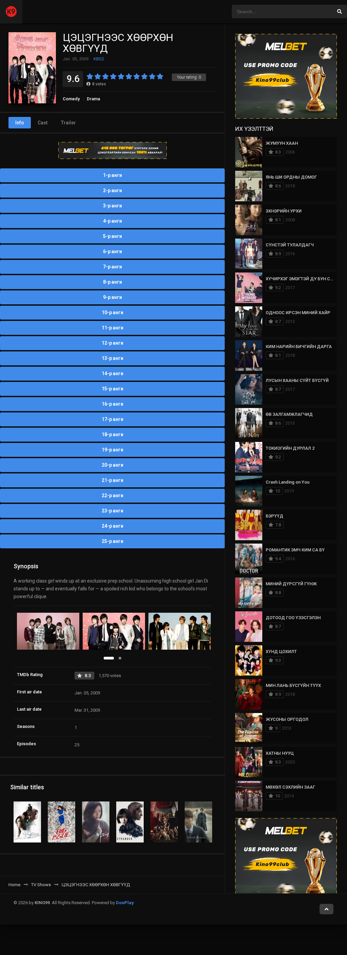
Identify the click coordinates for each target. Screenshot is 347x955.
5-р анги (112, 236)
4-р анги (112, 221)
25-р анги (112, 541)
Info (19, 122)
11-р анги (112, 327)
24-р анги (112, 526)
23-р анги (112, 510)
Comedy (71, 99)
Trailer (68, 122)
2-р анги (112, 190)
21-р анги (112, 480)
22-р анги (112, 495)
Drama (93, 99)
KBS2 (99, 58)
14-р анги (112, 373)
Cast (42, 122)
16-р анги (112, 404)
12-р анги (112, 343)
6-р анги (112, 251)
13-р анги (112, 358)
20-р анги (112, 465)
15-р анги (112, 388)
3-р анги (112, 205)
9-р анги (112, 297)
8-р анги (112, 282)
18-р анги (112, 434)
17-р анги (112, 419)
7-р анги (112, 266)
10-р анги (112, 312)
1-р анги (112, 175)
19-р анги (112, 449)
